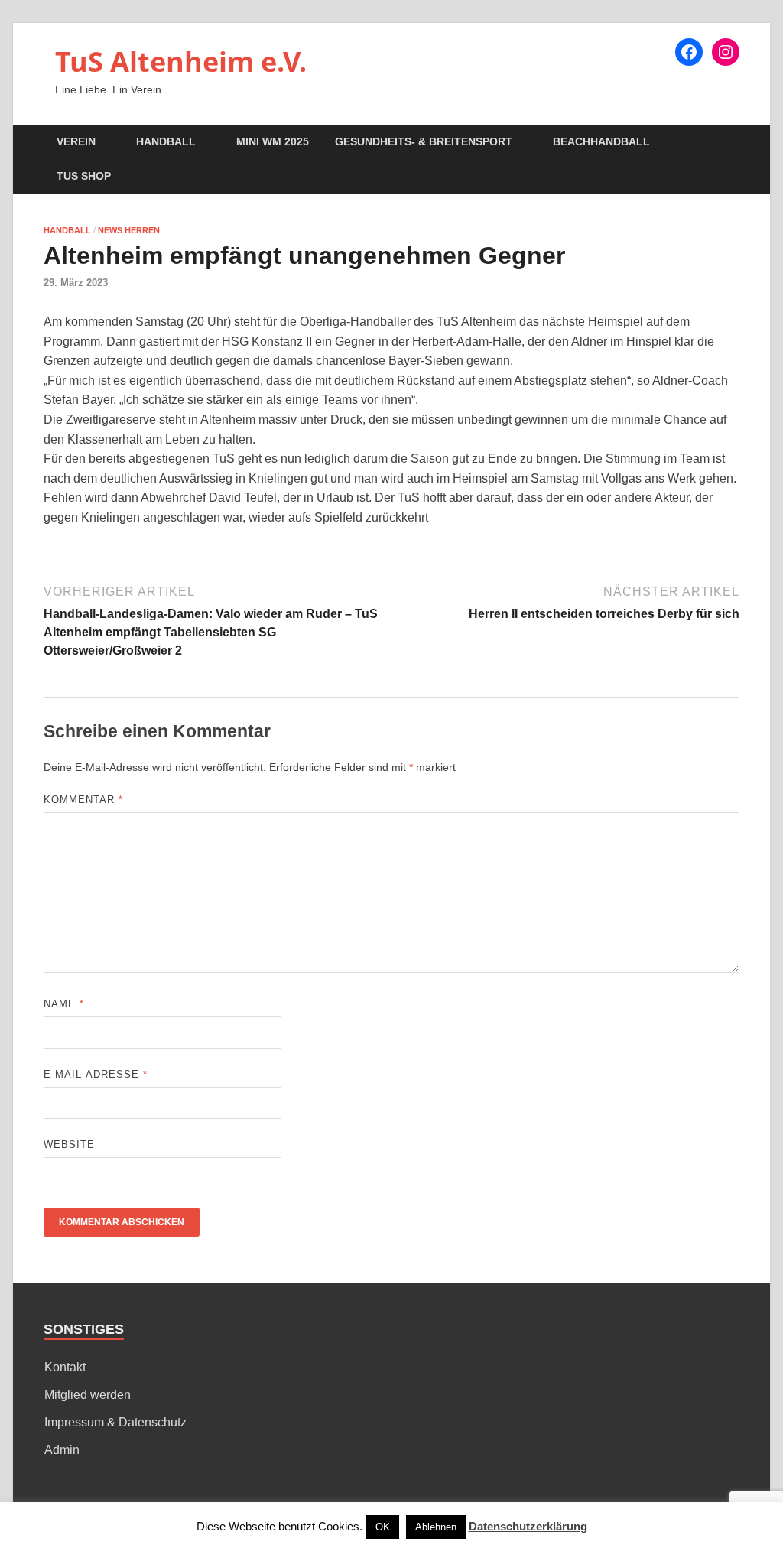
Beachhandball (601, 141)
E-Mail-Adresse (96, 1074)
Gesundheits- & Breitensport (423, 141)
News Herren (129, 230)
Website (69, 1144)
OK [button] (382, 1527)
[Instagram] (725, 52)
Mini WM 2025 (272, 141)
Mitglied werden (87, 1394)
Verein (76, 141)
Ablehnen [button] (435, 1527)
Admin (62, 1449)
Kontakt (65, 1367)
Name (64, 1004)
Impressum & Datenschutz (115, 1422)
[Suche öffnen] (731, 143)
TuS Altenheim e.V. (181, 61)
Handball (166, 141)
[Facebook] (689, 52)
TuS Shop (84, 176)
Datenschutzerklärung (528, 1526)
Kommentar (83, 799)
